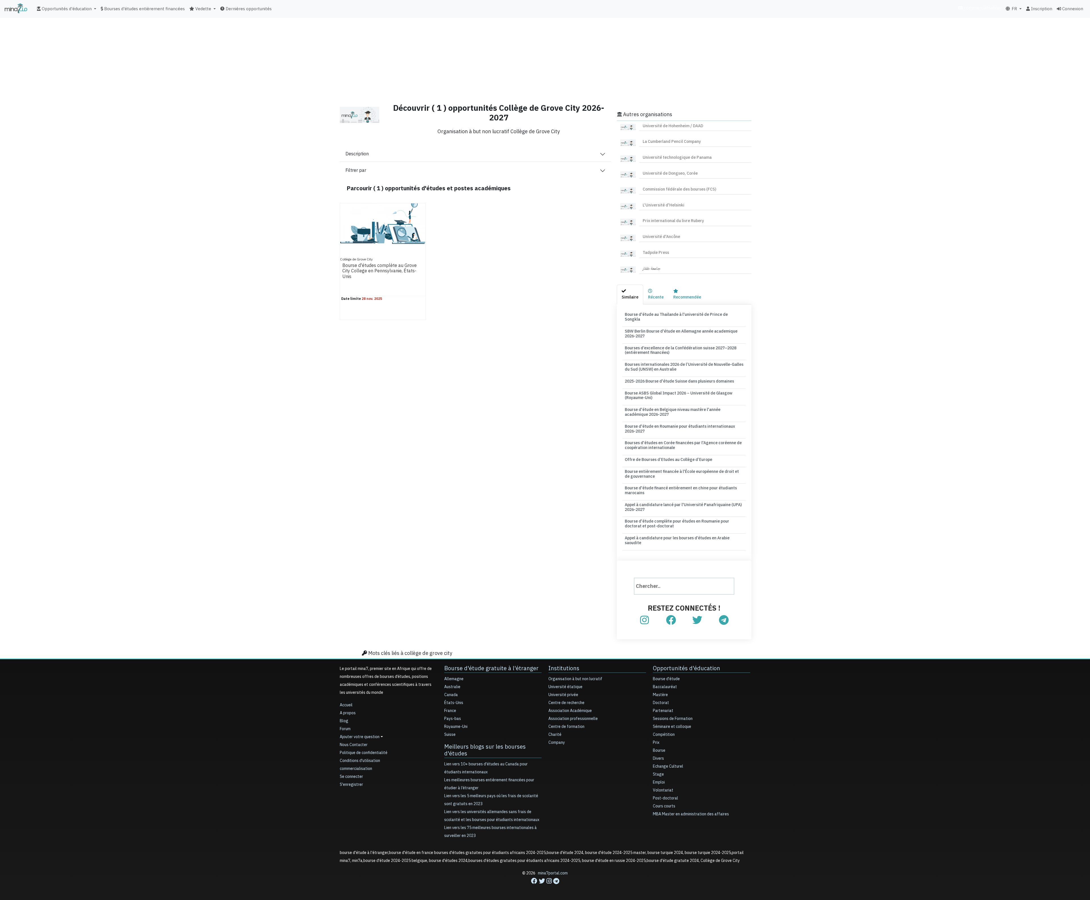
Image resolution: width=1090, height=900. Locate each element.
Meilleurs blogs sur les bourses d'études (485, 750)
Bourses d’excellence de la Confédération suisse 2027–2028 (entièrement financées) (680, 350)
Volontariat (663, 790)
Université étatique (565, 687)
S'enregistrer (351, 785)
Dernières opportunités (248, 9)
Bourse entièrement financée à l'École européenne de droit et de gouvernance (682, 474)
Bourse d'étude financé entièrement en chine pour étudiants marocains (681, 490)
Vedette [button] (202, 9)
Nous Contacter (354, 745)
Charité (554, 735)
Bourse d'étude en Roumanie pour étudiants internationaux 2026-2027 (680, 428)
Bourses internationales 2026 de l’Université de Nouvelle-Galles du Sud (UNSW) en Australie (684, 367)
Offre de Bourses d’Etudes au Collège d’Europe (668, 460)
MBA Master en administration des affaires (691, 814)
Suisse (450, 735)
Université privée (563, 695)
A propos (348, 713)
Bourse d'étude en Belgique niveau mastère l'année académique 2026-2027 (672, 412)
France (450, 711)
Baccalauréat (665, 687)
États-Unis (453, 703)
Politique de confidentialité (363, 753)
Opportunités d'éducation (686, 668)
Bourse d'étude (666, 679)
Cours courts (664, 806)
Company (556, 743)
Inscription (1041, 9)
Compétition (664, 735)
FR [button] (1014, 9)
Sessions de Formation (673, 719)
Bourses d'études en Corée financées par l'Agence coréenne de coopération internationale (683, 445)
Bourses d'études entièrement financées (144, 9)
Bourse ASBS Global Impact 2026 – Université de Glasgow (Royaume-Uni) (678, 395)
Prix (656, 743)
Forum (345, 729)
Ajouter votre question (360, 737)
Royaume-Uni (456, 727)
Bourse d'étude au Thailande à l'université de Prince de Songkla (676, 317)
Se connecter (351, 777)
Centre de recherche (566, 703)
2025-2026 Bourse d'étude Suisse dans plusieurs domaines (679, 381)
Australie (452, 687)
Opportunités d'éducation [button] (66, 9)
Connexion (1072, 9)
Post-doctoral (665, 798)
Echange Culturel (668, 766)
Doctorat (661, 703)
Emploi (659, 782)
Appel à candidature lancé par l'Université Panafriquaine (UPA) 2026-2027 (683, 507)
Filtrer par (355, 170)
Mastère (660, 695)
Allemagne (454, 679)
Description (357, 154)
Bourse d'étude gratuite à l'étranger (491, 668)
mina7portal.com (553, 873)
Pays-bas (452, 719)
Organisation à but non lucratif (575, 679)
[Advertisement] (545, 58)
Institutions (563, 668)
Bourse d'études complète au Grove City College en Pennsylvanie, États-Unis (379, 271)
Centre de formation (566, 727)
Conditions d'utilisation (360, 761)
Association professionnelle (573, 719)
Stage (658, 774)
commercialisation (982, 8)
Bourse (659, 750)
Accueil (346, 705)
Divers (658, 758)
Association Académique (570, 711)
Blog (344, 721)
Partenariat (663, 711)
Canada (451, 695)
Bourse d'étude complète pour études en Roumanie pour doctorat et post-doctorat (677, 523)
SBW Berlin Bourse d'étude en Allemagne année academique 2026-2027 (681, 333)
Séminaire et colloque (672, 727)
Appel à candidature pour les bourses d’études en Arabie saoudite (677, 540)
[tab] (630, 295)
